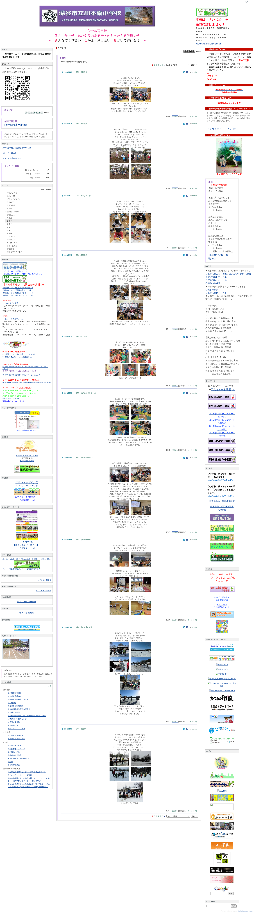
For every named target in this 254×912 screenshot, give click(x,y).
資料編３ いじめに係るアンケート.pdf (18, 293)
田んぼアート (12, 243)
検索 (49, 686)
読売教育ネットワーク (16, 729)
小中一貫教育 (12, 246)
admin (194, 72)
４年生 (9, 227)
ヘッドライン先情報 (43, 580)
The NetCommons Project (245, 911)
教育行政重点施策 (27, 461)
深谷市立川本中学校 (15, 735)
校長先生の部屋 (13, 212)
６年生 (9, 233)
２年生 (9, 221)
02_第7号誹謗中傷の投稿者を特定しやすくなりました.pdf (21, 375)
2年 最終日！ (81, 72)
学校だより (11, 215)
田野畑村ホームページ (16, 749)
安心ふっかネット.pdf (11, 398)
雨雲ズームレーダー (26, 601)
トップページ (45, 190)
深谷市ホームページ (15, 746)
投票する (175, 116)
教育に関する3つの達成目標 (18, 758)
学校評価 (10, 249)
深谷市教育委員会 (15, 693)
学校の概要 (11, 196)
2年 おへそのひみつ (84, 457)
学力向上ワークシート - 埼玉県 (20, 775)
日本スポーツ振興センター (18, 719)
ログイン (247, 2)
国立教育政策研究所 (15, 706)
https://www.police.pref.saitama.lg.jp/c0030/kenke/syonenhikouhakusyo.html (27, 382)
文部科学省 (12, 703)
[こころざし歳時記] (222, 797)
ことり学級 (11, 236)
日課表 (9, 209)
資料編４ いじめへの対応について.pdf (18, 295)
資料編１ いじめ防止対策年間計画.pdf (18, 288)
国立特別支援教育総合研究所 (19, 709)
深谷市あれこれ (14, 752)
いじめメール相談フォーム (13, 319)
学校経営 (10, 202)
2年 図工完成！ (82, 337)
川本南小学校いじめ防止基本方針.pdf (17, 148)
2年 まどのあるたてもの (86, 393)
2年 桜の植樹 (81, 124)
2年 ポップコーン (83, 196)
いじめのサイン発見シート (13, 303)
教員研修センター (15, 725)
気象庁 (10, 762)
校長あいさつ (12, 193)
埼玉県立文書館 (14, 722)
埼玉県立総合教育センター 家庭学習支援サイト (27, 772)
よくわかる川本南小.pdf (12, 158)
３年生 (9, 224)
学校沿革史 (11, 205)
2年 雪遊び (81, 729)
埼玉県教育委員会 (15, 696)
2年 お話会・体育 (83, 540)
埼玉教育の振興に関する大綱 (27, 456)
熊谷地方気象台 (14, 765)
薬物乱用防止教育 (15, 755)
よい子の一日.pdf (9, 153)
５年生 (9, 230)
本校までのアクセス (14, 252)
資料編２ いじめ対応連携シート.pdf (17, 290)
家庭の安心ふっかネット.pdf (13, 401)
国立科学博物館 (14, 712)
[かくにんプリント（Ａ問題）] (222, 546)
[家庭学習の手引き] (222, 528)
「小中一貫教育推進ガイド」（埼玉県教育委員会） (22, 569)
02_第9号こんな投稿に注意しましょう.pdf (19, 354)
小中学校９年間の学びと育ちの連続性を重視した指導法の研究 (27, 559)
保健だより (11, 240)
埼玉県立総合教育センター (18, 699)
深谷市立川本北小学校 (16, 739)
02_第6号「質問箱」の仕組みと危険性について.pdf (19, 371)
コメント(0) (192, 116)
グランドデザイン (14, 199)
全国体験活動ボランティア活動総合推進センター (27, 716)
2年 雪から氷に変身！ (85, 627)
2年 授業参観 (81, 255)
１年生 (9, 218)
